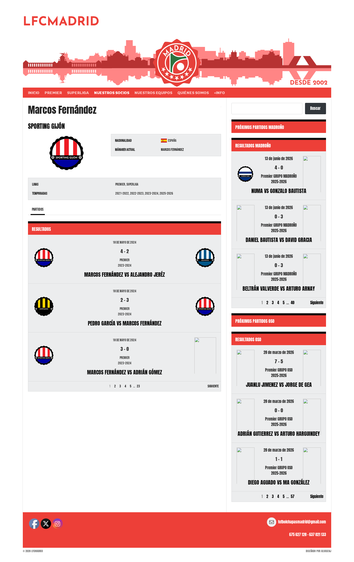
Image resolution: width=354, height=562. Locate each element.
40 (292, 302)
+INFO (219, 92)
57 (292, 496)
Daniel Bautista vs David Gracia (279, 240)
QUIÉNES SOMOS (193, 92)
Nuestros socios (111, 92)
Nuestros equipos (153, 92)
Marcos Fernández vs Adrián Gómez (124, 372)
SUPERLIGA (78, 92)
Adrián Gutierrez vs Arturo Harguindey (279, 434)
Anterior (36, 386)
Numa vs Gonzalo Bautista (278, 191)
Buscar (315, 108)
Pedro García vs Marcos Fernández (124, 323)
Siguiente (213, 386)
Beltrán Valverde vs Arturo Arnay (279, 288)
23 (138, 386)
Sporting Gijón (46, 126)
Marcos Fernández (172, 149)
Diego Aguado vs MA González (278, 482)
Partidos (38, 209)
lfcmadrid (61, 22)
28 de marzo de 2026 (279, 352)
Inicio (33, 92)
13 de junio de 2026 (279, 158)
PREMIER (53, 92)
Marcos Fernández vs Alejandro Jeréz (124, 275)
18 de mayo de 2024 (124, 242)
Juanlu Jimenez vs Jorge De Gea (279, 385)
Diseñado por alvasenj (318, 551)
